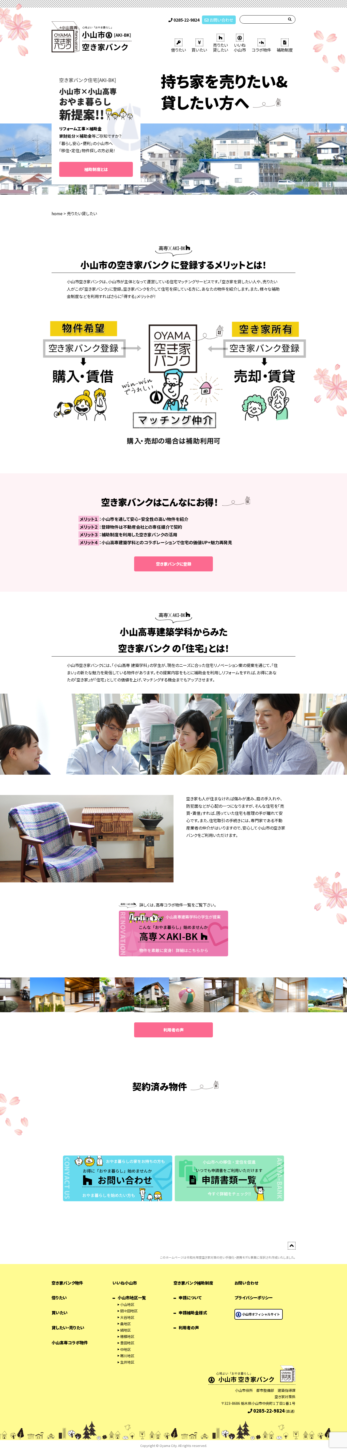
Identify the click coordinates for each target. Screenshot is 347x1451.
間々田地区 (129, 1310)
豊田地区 (127, 1342)
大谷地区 (127, 1317)
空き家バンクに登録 (173, 564)
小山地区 (127, 1304)
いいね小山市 (125, 1283)
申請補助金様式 (193, 1312)
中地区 (125, 1349)
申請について (190, 1297)
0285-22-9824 (185, 20)
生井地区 (127, 1362)
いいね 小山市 (240, 47)
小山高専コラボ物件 (70, 1342)
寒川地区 (127, 1355)
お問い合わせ (221, 20)
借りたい (178, 50)
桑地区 (125, 1323)
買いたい (199, 50)
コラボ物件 (261, 50)
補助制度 (285, 50)
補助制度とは (96, 169)
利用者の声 (173, 1030)
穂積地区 (127, 1336)
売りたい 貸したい (220, 47)
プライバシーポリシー (253, 1297)
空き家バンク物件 (67, 1283)
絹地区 (125, 1330)
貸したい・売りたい (68, 1327)
